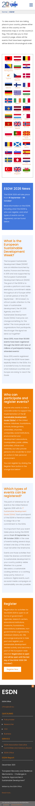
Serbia (26, 147)
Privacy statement (17, 805)
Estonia (8, 88)
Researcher (9, 724)
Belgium (26, 61)
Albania (8, 61)
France (26, 88)
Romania (8, 147)
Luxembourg (17, 119)
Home (4, 12)
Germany (8, 95)
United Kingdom (17, 172)
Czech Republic (17, 79)
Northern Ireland (17, 127)
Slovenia (17, 155)
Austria (17, 61)
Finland (17, 88)
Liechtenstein (26, 111)
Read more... (6, 793)
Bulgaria (17, 69)
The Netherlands (26, 163)
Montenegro (8, 127)
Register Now (12, 669)
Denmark (26, 78)
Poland (8, 136)
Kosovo (8, 111)
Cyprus (8, 78)
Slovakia (8, 155)
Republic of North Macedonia (27, 137)
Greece (17, 95)
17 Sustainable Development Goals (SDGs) (15, 511)
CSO (6, 729)
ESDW (11, 12)
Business (7, 734)
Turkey (8, 172)
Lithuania (8, 119)
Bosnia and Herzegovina (8, 69)
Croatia (26, 69)
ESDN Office (9, 752)
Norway (26, 127)
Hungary (26, 95)
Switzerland (17, 163)
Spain (26, 155)
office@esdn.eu (8, 707)
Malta (26, 119)
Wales (26, 172)
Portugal (17, 136)
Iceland (8, 103)
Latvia (17, 111)
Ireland (17, 103)
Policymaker (9, 719)
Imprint (6, 805)
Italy (26, 103)
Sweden (8, 163)
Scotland (17, 147)
